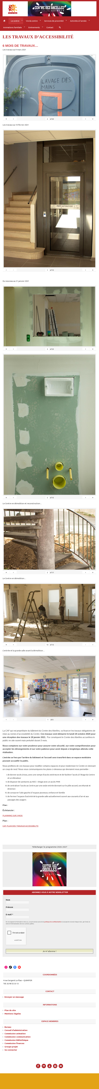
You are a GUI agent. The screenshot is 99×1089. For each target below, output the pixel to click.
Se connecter (11, 1049)
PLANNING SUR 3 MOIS (13, 815)
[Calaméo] (49, 1065)
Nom (8, 899)
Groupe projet (11, 1045)
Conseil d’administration (16, 1029)
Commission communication (18, 1036)
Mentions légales (13, 1012)
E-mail (9, 914)
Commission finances (14, 1042)
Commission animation (15, 1032)
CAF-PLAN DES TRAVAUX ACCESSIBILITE (20, 825)
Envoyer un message (14, 996)
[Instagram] (55, 1065)
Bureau (8, 1026)
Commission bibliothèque (16, 1039)
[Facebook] (38, 1065)
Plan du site (10, 1009)
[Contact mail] (44, 1065)
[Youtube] (61, 1065)
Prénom (9, 906)
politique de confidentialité (52, 921)
